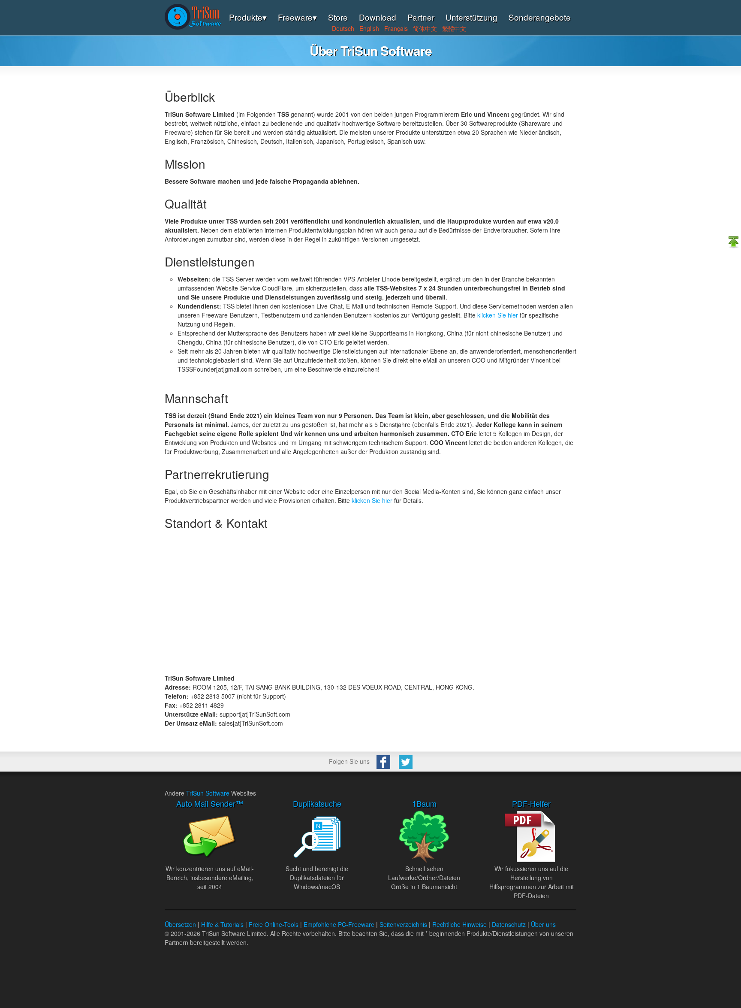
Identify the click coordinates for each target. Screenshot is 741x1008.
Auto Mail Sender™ (209, 803)
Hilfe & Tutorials (222, 924)
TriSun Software (207, 793)
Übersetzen (180, 924)
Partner (420, 17)
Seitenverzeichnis (403, 924)
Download (377, 17)
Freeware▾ (297, 17)
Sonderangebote (540, 17)
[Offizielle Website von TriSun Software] (193, 27)
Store (338, 17)
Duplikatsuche (317, 803)
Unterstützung (471, 17)
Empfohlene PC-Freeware (339, 924)
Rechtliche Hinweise (459, 924)
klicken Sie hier (497, 315)
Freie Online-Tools (273, 924)
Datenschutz (509, 924)
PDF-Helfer (531, 803)
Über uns (543, 924)
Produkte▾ (248, 17)
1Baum (424, 803)
